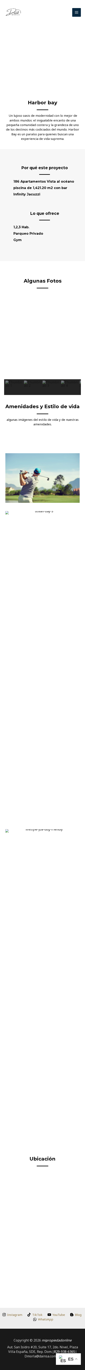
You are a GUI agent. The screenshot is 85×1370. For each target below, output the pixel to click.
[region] (42, 346)
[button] (4, 45)
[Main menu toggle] (76, 12)
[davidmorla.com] (13, 12)
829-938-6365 (64, 1351)
